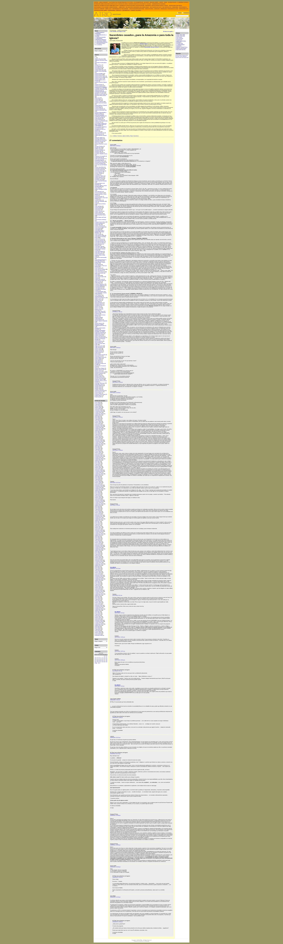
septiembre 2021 (99, 458)
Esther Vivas (98, 148)
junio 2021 (97, 462)
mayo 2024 (97, 418)
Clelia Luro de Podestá (100, 120)
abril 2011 (97, 615)
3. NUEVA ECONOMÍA (100, 37)
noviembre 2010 (99, 621)
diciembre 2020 (98, 470)
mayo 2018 (97, 508)
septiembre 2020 (99, 473)
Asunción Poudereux (100, 89)
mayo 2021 (97, 463)
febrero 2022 (98, 452)
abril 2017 (97, 525)
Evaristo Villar (98, 151)
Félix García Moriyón (100, 158)
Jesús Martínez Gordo (100, 214)
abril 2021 (97, 465)
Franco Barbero (99, 172)
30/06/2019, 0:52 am (115, 699)
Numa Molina (98, 342)
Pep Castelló (98, 359)
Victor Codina (98, 393)
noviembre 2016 (99, 531)
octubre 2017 (98, 517)
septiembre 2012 (99, 594)
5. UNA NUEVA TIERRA (100, 41)
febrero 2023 (98, 437)
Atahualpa (147, 941)
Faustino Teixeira (99, 152)
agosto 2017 (98, 520)
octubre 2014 (98, 562)
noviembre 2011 (99, 606)
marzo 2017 (98, 526)
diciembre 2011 (98, 605)
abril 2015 (97, 555)
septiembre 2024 (99, 413)
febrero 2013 (98, 587)
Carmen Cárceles (99, 108)
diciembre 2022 (98, 440)
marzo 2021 (98, 466)
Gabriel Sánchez (99, 177)
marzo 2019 (98, 496)
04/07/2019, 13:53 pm (120, 637)
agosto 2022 (98, 445)
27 (100, 661)
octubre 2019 (98, 487)
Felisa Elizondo (98, 157)
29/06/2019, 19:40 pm (117, 877)
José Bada (97, 229)
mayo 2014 (97, 569)
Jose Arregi (97, 228)
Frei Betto (97, 174)
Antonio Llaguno (99, 78)
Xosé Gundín (98, 396)
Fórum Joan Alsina (99, 167)
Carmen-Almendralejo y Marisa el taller (100, 113)
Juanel (96, 278)
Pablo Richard (98, 352)
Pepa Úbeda (98, 361)
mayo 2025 (97, 403)
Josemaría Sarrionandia (100, 257)
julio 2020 (97, 476)
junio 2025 (97, 402)
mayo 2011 (97, 614)
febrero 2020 (98, 482)
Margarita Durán (99, 304)
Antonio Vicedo (98, 84)
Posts (179, 12)
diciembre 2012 (98, 590)
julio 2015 (97, 551)
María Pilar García (99, 311)
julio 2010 (97, 626)
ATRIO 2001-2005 (180, 34)
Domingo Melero (99, 139)
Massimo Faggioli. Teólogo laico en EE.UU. (100, 325)
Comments (186, 12)
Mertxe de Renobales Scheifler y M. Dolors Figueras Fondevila (100, 331)
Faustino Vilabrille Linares (101, 153)
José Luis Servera (99, 240)
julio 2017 (97, 521)
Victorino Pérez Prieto (100, 394)
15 (104, 658)
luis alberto (113, 567)
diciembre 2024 (98, 410)
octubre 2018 (98, 502)
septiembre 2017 (99, 518)
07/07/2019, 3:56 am (117, 311)
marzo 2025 (98, 406)
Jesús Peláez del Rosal (100, 217)
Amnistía (177, 55)
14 (102, 658)
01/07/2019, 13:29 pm (115, 392)
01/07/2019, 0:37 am (117, 671)
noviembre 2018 (99, 501)
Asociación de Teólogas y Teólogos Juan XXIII (101, 88)
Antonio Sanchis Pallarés (101, 82)
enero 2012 (98, 604)
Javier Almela (98, 208)
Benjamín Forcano (99, 93)
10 (95, 658)
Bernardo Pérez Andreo (100, 95)
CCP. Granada (179, 38)
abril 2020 (97, 480)
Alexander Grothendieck (100, 62)
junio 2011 (97, 612)
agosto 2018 (98, 505)
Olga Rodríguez (99, 347)
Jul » (99, 663)
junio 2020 (97, 477)
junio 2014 (97, 567)
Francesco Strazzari (100, 168)
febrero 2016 (98, 542)
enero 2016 (98, 544)
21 (102, 660)
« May (95, 663)
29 (104, 661)
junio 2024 (97, 417)
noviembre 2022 (99, 441)
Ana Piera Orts (98, 67)
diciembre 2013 (98, 575)
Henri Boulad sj (98, 191)
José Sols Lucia (99, 252)
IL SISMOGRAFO (180, 44)
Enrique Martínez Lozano (101, 144)
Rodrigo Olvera (98, 377)
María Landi (98, 307)
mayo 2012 (97, 599)
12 (99, 658)
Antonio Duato (98, 74)
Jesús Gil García (99, 213)
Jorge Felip (97, 224)
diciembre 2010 (98, 620)
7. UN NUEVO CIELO (100, 43)
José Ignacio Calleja (100, 235)
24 (95, 661)
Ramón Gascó (98, 370)
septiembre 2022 (99, 443)
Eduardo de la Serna (100, 140)
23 (106, 660)
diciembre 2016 (98, 530)
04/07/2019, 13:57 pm (120, 651)
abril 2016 (97, 540)
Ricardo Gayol (98, 375)
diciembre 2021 (98, 455)
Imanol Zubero (98, 200)
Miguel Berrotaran (99, 333)
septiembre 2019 (99, 488)
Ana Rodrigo (98, 68)
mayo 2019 (97, 493)
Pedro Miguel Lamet (100, 357)
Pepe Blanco (98, 362)
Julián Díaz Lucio (99, 279)
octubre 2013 (98, 577)
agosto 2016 (98, 535)
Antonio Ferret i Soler (100, 76)
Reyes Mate (98, 374)
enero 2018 (98, 513)
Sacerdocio (136, 135)
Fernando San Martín (100, 162)
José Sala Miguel (99, 251)
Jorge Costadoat (99, 223)
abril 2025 (97, 405)
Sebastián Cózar (99, 384)
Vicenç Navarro (98, 391)
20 (100, 660)
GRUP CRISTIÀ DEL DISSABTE (181, 42)
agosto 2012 (98, 595)
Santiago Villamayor (100, 383)
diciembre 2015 (98, 545)
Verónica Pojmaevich (100, 390)
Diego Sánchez (98, 134)
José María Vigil (99, 246)
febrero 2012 (98, 602)
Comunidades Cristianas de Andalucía (101, 127)
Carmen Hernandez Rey (101, 110)
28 (102, 661)
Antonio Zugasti (99, 85)
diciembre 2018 (98, 500)
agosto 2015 (98, 550)
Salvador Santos (99, 379)
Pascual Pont (98, 356)
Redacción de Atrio (99, 372)
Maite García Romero (100, 297)
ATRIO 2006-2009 (180, 36)
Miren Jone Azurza (99, 336)
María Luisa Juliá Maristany (99, 309)
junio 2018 (97, 507)
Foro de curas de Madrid (101, 164)
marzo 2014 (98, 571)
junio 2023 (97, 432)
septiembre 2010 (99, 624)
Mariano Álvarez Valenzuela (99, 318)
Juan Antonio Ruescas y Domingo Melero (100, 260)
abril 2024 (97, 420)
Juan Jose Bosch (99, 270)
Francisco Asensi (99, 169)
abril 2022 (97, 450)
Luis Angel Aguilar (99, 291)
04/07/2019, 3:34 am (119, 686)
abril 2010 (97, 630)
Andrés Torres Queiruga (100, 71)
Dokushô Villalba (99, 137)
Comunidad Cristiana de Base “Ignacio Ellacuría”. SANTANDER (101, 124)
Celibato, (115, 135)
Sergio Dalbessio (99, 385)
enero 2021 (98, 468)
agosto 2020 (98, 475)
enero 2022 (98, 453)
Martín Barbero (98, 319)
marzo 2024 (98, 421)
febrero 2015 (98, 557)
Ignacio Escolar (98, 196)
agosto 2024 (98, 415)
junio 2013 (97, 582)
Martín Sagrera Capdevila (101, 320)
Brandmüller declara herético (152, 47)
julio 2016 (97, 536)
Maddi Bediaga (98, 296)
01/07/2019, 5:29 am (115, 505)
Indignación (184, 56)
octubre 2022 (98, 442)
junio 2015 (97, 552)
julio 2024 (97, 416)
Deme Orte (97, 131)
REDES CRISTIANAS (181, 48)
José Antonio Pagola (100, 227)
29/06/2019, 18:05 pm (115, 844)
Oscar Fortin (98, 348)
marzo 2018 (98, 511)
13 (100, 658)
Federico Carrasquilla (100, 156)
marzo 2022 (98, 451)
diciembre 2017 (98, 515)
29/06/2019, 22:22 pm (115, 737)
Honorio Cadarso (99, 192)
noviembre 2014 (99, 561)
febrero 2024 (98, 422)
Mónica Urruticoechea (100, 337)
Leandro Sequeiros (99, 284)
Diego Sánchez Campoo (101, 135)
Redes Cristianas (99, 373)
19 (99, 660)
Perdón (180, 57)
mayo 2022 (97, 448)
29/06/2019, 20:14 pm (115, 753)
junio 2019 (97, 492)
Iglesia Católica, (126, 135)
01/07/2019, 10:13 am (115, 482)
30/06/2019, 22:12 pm (115, 568)
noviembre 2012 (99, 591)
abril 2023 (97, 435)
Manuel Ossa (98, 300)
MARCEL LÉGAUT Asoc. (182, 47)
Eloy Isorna (97, 142)
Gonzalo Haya (98, 179)
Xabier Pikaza (98, 395)
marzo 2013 (98, 586)
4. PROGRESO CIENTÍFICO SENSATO (100, 39)
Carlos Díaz (98, 100)
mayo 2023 (97, 433)
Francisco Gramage (100, 170)
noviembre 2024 (99, 411)
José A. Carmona (99, 225)
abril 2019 (97, 495)
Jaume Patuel (98, 207)
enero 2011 (98, 619)
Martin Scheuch (99, 323)
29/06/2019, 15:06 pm (115, 866)
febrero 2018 (98, 512)
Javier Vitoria (98, 212)
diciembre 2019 (98, 485)
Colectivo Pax (98, 122)
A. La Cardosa (98, 44)
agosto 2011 (98, 610)
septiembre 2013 (99, 579)
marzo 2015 (98, 556)
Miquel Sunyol (98, 335)
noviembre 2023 (99, 426)
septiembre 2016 (99, 534)
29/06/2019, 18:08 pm (115, 815)
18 (97, 660)
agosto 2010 (98, 625)
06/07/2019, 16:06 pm (115, 145)
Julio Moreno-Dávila (100, 280)
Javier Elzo (97, 209)
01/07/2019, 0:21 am (117, 595)
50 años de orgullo (168, 31)
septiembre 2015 (99, 549)
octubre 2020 (98, 472)
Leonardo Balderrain (100, 285)
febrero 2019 (98, 497)
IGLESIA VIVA (179, 43)
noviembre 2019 (99, 486)
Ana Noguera (98, 66)
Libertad (176, 57)
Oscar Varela (98, 349)
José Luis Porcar (99, 239)
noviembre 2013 (99, 576)
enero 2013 (98, 589)
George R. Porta (99, 178)
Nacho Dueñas (98, 341)
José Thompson (99, 253)
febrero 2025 (98, 407)
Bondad (180, 55)
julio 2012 (97, 596)
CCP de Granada (99, 117)
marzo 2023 (98, 436)
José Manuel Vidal (99, 242)
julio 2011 (97, 611)
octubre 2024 (98, 412)
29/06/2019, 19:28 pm (117, 921)
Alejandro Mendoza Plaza (101, 60)
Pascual (97, 353)
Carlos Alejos (98, 99)
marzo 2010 (98, 631)
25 (97, 661)
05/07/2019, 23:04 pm (117, 382)
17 (95, 660)
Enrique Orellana (99, 146)
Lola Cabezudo (98, 288)
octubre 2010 (98, 622)
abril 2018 (97, 510)
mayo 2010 (97, 629)
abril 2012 (97, 600)
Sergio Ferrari (98, 386)
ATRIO (140, 940)
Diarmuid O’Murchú (99, 132)
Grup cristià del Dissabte (101, 180)
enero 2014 (98, 574)
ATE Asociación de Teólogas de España (100, 91)
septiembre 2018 (99, 503)
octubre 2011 (98, 607)
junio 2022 (97, 447)
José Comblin (98, 234)
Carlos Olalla (98, 107)
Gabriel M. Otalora (99, 175)
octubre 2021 (98, 457)
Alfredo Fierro (98, 65)
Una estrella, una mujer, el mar (117, 31)
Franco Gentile (98, 173)
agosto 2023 (98, 430)
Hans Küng (97, 188)
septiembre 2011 (99, 609)
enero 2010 (98, 634)
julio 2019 (97, 491)
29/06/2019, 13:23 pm (115, 897)
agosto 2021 (98, 460)
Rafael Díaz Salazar (100, 368)
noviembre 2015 (99, 546)
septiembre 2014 (99, 564)
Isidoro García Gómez (100, 203)
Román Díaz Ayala (99, 378)
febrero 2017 (98, 527)
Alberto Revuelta (99, 59)
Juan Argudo (98, 264)
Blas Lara (97, 97)
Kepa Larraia (98, 281)
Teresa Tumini (98, 389)
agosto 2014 (98, 565)
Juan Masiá (98, 275)
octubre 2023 (98, 427)
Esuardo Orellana (99, 150)
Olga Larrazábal (99, 346)
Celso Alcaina (98, 118)
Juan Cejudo (98, 268)
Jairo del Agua (98, 206)
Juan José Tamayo (99, 271)
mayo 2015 (97, 554)
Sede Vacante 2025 (185, 57)
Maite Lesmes (98, 299)
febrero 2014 (98, 572)
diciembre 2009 (98, 635)
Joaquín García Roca (100, 222)
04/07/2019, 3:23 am (119, 612)
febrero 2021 (98, 467)
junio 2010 (97, 627)
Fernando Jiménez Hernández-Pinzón (99, 160)
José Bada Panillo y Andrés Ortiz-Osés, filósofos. (99, 232)
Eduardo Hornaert (99, 141)
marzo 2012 (98, 601)
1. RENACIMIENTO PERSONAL (99, 33)
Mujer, (131, 135)
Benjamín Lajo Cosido (100, 94)
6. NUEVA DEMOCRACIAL (101, 42)
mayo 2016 (97, 539)
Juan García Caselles (100, 269)
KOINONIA (178, 46)
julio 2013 (97, 581)
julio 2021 (97, 461)
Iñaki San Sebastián (100, 201)
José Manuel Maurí (99, 241)
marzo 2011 (98, 616)
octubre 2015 (98, 547)
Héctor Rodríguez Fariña (101, 189)
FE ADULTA (179, 39)
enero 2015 (98, 559)
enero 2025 (98, 408)
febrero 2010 (98, 632)
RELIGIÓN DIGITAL (181, 49)
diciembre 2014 (98, 560)
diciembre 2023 (98, 425)
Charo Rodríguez (99, 119)
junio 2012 (97, 597)
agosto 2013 (98, 580)
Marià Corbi (98, 306)
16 (106, 658)
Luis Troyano (98, 295)
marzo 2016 (98, 541)
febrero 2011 (98, 617)
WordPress (141, 941)
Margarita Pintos (99, 305)
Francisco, (120, 135)
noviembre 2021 (99, 456)
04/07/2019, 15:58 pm (117, 450)
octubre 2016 (98, 532)
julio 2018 (97, 506)
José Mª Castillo (99, 247)
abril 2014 (97, 570)
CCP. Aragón (179, 37)
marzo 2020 (98, 481)
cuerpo (181, 56)
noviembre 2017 (99, 516)
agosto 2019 (98, 490)
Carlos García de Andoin (101, 102)
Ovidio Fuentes (98, 351)
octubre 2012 (98, 592)
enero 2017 (98, 528)
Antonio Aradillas (99, 73)
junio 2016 (97, 537)
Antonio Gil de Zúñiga (100, 77)
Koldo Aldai (97, 283)
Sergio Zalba (98, 388)
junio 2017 (97, 522)
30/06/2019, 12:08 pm (117, 717)
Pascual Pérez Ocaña (100, 354)
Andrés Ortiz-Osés (99, 70)
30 (106, 661)
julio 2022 (97, 446)
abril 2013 (97, 585)
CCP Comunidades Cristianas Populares (100, 115)
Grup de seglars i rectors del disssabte (101, 186)
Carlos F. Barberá (99, 101)
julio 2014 (97, 566)
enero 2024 (98, 423)
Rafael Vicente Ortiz (100, 369)
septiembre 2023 (99, 428)
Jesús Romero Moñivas (100, 219)
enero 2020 (98, 483)
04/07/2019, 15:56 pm (117, 417)
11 (97, 658)
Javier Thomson (99, 211)
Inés (96, 202)
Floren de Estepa (99, 163)
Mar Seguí (97, 301)
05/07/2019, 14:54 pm (115, 347)
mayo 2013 (97, 584)
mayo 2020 (97, 478)
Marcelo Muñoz (98, 302)
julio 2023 (97, 431)
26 (99, 661)
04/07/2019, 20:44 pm (120, 660)
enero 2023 (98, 438)
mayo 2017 (97, 523)
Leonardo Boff (98, 286)
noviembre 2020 (99, 471)
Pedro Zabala (98, 358)
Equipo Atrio (98, 147)
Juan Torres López (99, 276)
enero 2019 (98, 498)
